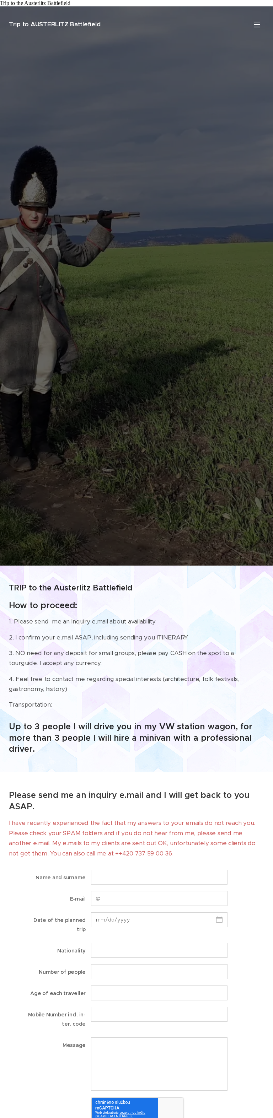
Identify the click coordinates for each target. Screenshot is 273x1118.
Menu (257, 24)
